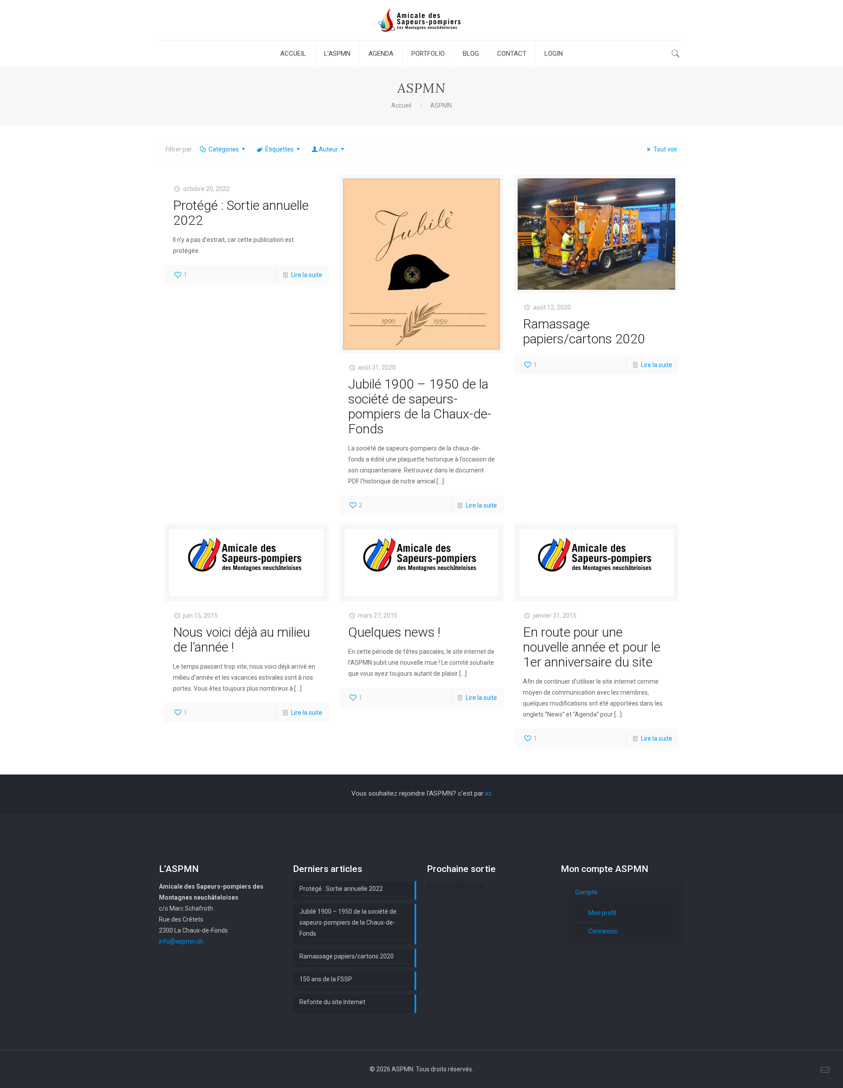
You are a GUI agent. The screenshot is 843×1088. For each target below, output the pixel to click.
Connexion (603, 931)
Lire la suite (306, 274)
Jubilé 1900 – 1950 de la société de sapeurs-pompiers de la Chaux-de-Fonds (419, 406)
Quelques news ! (394, 632)
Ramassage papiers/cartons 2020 (584, 331)
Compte (586, 892)
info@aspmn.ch (181, 941)
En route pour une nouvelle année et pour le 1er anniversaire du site (591, 647)
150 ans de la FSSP (325, 979)
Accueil (401, 105)
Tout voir (665, 149)
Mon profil (602, 912)
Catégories (224, 149)
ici (488, 793)
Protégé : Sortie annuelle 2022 (241, 213)
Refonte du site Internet (332, 1001)
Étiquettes (279, 149)
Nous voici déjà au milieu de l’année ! (241, 639)
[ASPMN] (421, 20)
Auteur (328, 149)
